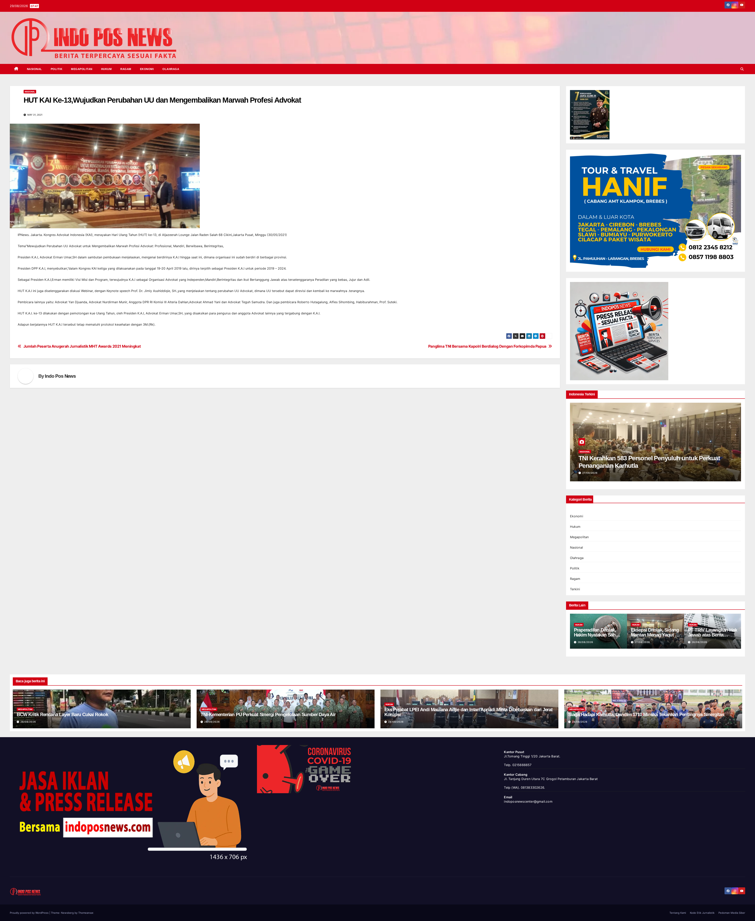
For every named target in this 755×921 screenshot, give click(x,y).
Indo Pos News (60, 376)
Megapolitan (81, 69)
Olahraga (170, 69)
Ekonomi (147, 69)
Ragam (125, 69)
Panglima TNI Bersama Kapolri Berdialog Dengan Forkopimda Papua (487, 346)
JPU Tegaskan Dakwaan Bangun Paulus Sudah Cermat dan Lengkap (712, 634)
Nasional (34, 69)
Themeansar (85, 912)
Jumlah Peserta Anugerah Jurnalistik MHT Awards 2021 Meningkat (82, 346)
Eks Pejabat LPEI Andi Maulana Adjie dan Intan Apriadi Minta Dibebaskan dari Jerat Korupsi (468, 712)
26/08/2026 (590, 472)
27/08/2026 (585, 642)
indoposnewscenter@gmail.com (528, 801)
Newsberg (67, 912)
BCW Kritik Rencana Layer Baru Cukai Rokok (62, 714)
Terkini (575, 589)
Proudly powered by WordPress (29, 912)
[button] (742, 69)
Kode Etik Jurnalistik (702, 912)
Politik (57, 69)
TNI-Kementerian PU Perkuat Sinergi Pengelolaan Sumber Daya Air (268, 714)
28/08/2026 (212, 721)
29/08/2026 (28, 721)
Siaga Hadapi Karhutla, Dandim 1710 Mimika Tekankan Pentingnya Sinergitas (646, 714)
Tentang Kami (677, 912)
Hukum (106, 69)
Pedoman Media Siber (731, 912)
